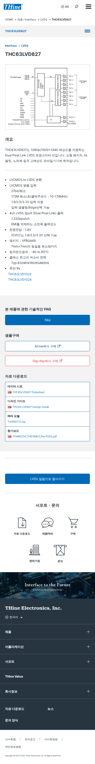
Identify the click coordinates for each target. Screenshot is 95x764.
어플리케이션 (14, 647)
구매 (73, 533)
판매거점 (34, 560)
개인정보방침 (13, 746)
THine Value (14, 676)
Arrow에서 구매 (45, 346)
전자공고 (30, 739)
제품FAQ (47, 533)
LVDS (24, 45)
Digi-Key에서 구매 (45, 361)
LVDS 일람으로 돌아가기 (47, 479)
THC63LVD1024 (20, 279)
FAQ (48, 320)
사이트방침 (51, 739)
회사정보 (11, 691)
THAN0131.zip (16, 421)
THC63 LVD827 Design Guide (30, 407)
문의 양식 (11, 720)
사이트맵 (10, 739)
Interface (11, 45)
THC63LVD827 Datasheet (28, 392)
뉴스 (51, 709)
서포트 (9, 661)
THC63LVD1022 (19, 274)
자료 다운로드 (22, 533)
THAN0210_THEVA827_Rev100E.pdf (34, 436)
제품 (8, 632)
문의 (60, 561)
